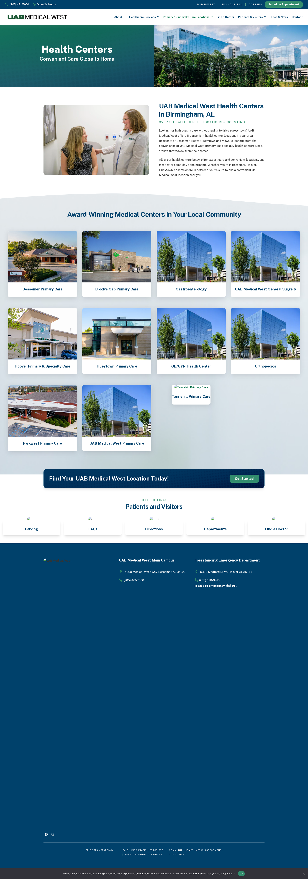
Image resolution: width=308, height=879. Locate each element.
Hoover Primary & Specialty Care (42, 366)
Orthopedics (265, 366)
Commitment (177, 854)
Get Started (244, 479)
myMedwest (206, 4)
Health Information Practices (142, 850)
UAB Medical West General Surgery (265, 289)
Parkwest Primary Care (42, 443)
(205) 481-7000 (18, 4)
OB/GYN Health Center (191, 366)
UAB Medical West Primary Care (116, 443)
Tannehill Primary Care (191, 396)
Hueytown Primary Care (117, 366)
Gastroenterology (191, 289)
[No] (303, 873)
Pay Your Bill (232, 4)
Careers (255, 4)
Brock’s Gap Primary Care (116, 289)
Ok (241, 873)
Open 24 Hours (46, 4)
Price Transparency (100, 850)
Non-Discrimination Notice (144, 854)
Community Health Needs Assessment (195, 850)
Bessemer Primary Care (42, 289)
